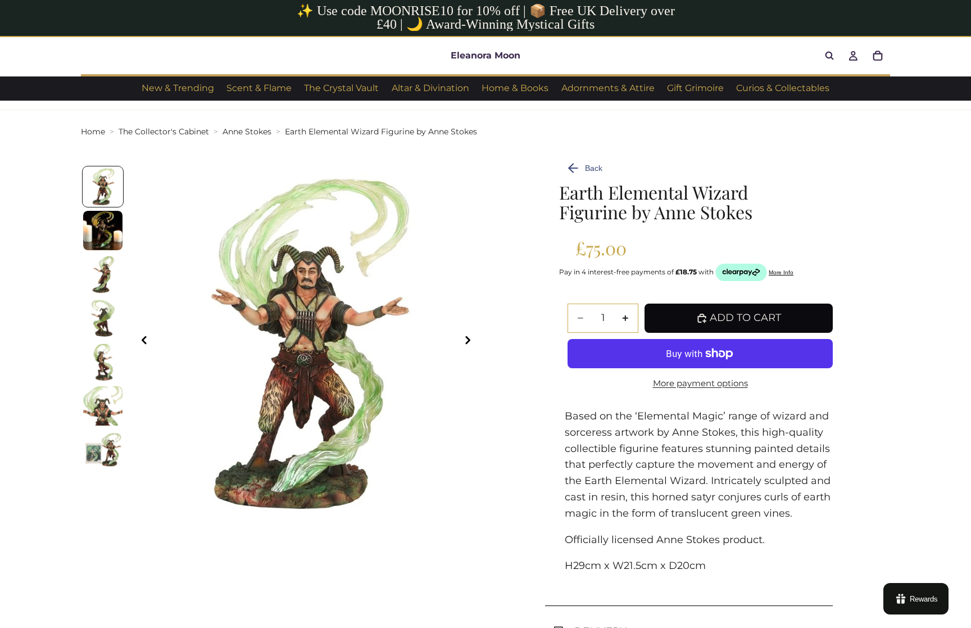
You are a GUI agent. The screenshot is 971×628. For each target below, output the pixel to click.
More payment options (700, 383)
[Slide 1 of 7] (102, 186)
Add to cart (745, 317)
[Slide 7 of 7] (102, 449)
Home (93, 131)
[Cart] (877, 55)
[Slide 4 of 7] (102, 318)
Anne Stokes (247, 131)
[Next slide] (471, 343)
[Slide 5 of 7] (102, 362)
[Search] (829, 55)
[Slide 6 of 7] (102, 406)
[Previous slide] (141, 343)
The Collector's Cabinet (164, 131)
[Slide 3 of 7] (102, 274)
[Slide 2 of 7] (102, 230)
